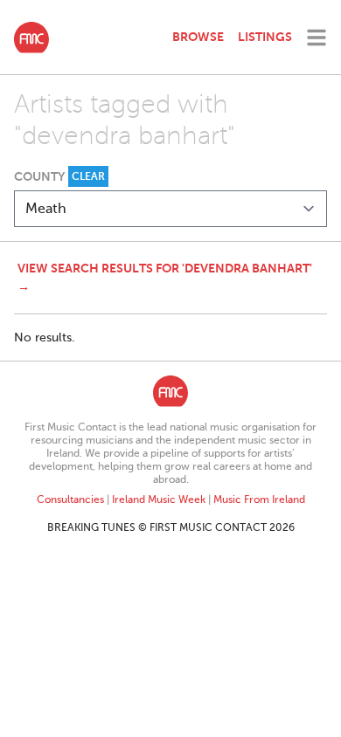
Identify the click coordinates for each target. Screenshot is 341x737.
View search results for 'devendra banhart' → (164, 277)
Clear (88, 176)
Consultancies (70, 499)
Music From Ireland (259, 499)
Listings (265, 37)
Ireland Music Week (158, 499)
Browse (198, 37)
